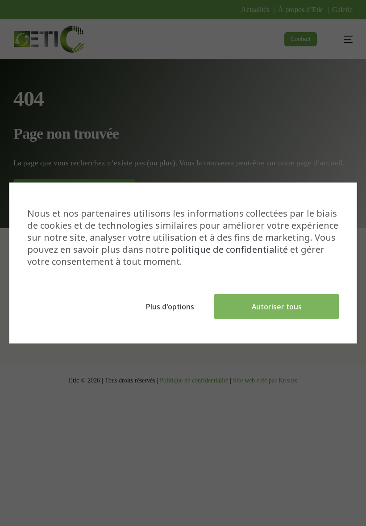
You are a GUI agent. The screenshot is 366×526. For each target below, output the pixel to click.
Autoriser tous (277, 307)
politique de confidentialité (229, 249)
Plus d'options (170, 307)
